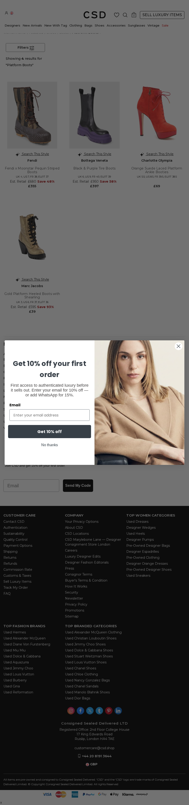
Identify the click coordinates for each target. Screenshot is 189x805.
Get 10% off (49, 431)
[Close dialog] (178, 346)
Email (15, 405)
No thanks (49, 445)
